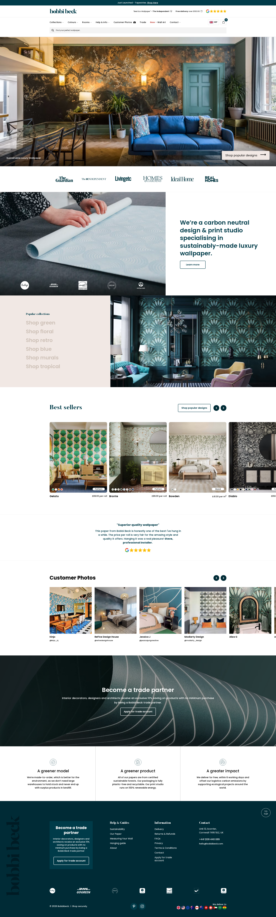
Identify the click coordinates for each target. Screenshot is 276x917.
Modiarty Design (194, 636)
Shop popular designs (194, 408)
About (113, 848)
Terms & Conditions (166, 848)
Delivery (159, 829)
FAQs (157, 838)
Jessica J (145, 636)
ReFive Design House (107, 636)
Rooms (86, 22)
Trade (143, 22)
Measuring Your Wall (121, 838)
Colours (72, 22)
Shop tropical (43, 366)
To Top (266, 812)
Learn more (193, 264)
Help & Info (101, 22)
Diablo (233, 496)
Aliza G (233, 636)
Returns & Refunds (165, 834)
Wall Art (158, 22)
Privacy (159, 843)
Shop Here (152, 2)
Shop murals (42, 357)
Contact (174, 22)
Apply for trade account (138, 711)
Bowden (174, 496)
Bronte (113, 496)
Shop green (40, 322)
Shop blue (39, 349)
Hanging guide (118, 843)
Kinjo (52, 636)
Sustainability (117, 829)
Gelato (54, 496)
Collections (56, 22)
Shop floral (40, 331)
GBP (215, 22)
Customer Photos (123, 22)
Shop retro (39, 340)
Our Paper (116, 834)
